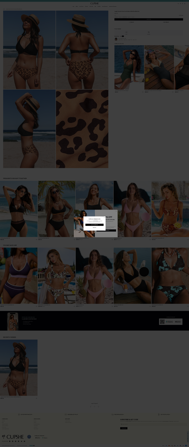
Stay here (94, 227)
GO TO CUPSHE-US (94, 224)
